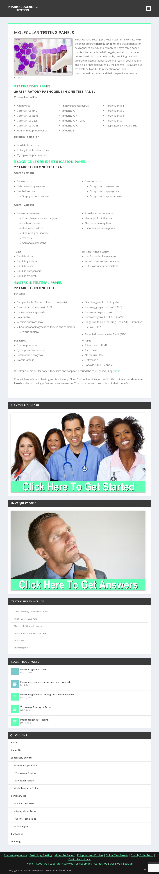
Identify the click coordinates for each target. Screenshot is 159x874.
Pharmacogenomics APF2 (33, 669)
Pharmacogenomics (26, 765)
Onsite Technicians (25, 818)
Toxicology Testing (25, 773)
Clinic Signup (22, 826)
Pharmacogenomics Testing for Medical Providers (47, 694)
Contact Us (17, 833)
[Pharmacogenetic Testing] (15, 722)
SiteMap (128, 863)
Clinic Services (18, 795)
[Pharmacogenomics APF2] (15, 671)
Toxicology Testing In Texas (35, 707)
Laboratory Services (21, 757)
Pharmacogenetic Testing (34, 719)
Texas (116, 371)
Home (14, 742)
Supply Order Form (25, 811)
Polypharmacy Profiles (27, 788)
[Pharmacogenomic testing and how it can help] (15, 684)
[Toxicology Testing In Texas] (15, 709)
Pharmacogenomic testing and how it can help (45, 682)
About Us (16, 750)
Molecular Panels (24, 780)
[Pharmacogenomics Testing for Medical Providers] (15, 697)
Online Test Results (25, 803)
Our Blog (15, 841)
